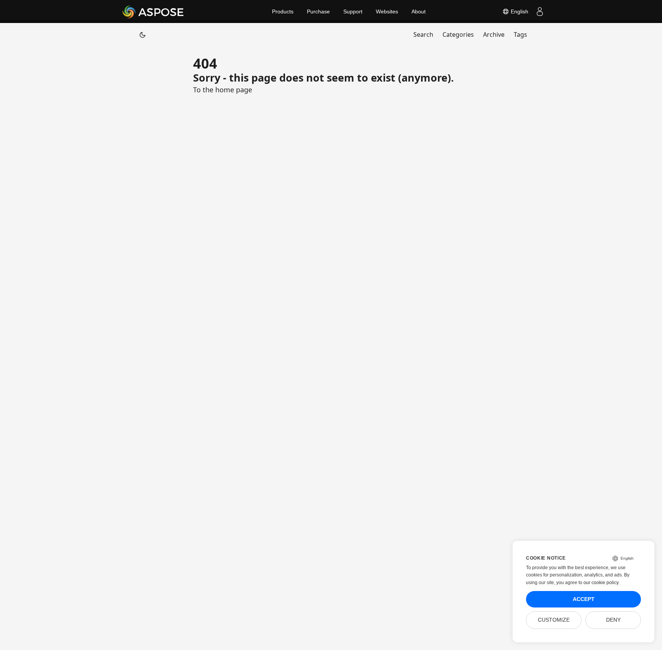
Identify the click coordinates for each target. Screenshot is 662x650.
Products (282, 11)
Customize (554, 620)
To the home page (222, 89)
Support (352, 11)
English (518, 11)
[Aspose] (153, 11)
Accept (584, 599)
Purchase (318, 11)
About (418, 11)
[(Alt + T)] (142, 34)
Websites (387, 11)
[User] (539, 11)
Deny (613, 620)
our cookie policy (600, 582)
